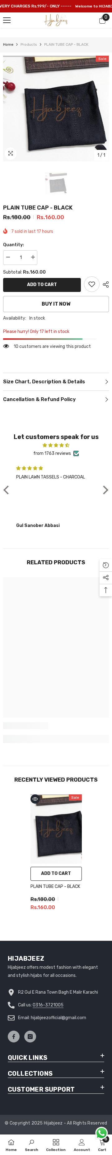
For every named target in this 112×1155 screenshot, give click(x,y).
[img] (56, 445)
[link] (92, 284)
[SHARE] (104, 284)
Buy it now (56, 304)
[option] (56, 108)
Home (8, 44)
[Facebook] (14, 1036)
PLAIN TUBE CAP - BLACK (55, 886)
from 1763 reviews (52, 453)
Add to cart (42, 284)
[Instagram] (30, 1036)
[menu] (7, 20)
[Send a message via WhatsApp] (101, 1133)
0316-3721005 (48, 1005)
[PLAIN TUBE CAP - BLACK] (56, 829)
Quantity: (13, 244)
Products (29, 44)
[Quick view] (35, 799)
